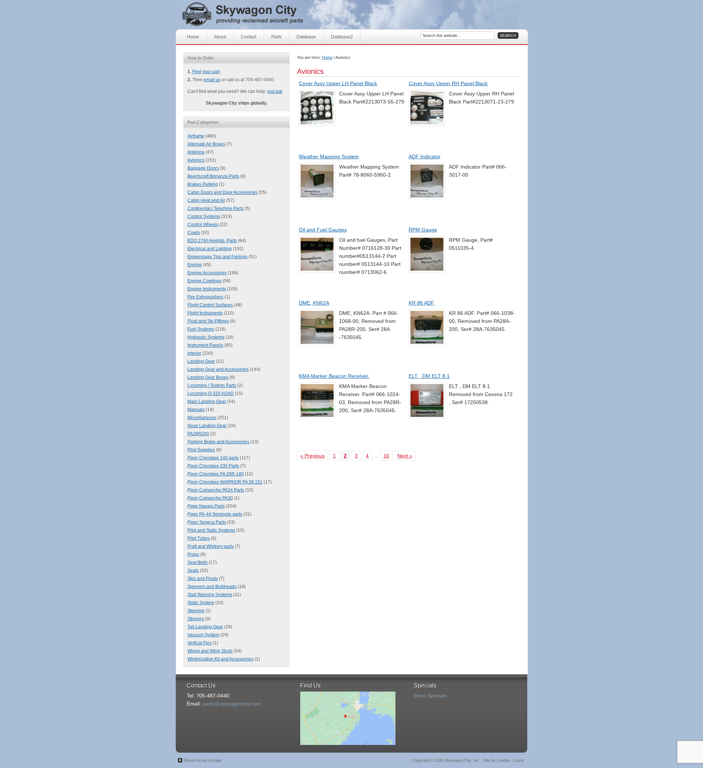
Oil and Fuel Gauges (323, 230)
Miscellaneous (201, 417)
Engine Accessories (207, 272)
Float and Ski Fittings (208, 321)
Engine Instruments (206, 288)
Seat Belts (197, 562)
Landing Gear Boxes (207, 377)
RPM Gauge (423, 230)
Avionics (195, 160)
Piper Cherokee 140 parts (213, 457)
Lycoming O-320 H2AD (210, 393)
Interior (194, 353)
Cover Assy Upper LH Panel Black (338, 83)
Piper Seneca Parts (206, 522)
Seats (193, 570)
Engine (194, 264)
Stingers (195, 618)
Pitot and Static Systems (211, 530)
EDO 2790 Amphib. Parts (212, 240)
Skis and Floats (202, 578)
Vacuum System (203, 634)
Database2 (342, 36)
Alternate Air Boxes (206, 144)
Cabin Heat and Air (206, 200)
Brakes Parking (202, 184)
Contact (248, 36)
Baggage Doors (203, 168)
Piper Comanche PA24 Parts (215, 490)
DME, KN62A (314, 303)
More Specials (430, 696)
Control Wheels (202, 224)
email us (212, 79)
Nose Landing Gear (207, 425)
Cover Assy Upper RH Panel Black (448, 83)
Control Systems (203, 216)
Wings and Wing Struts (210, 651)
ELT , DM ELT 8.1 (429, 376)
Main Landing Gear (206, 401)
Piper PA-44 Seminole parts (214, 514)
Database (306, 36)
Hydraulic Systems (205, 337)
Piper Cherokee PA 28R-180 (215, 474)
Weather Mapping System (329, 156)
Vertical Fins (199, 642)
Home (193, 36)
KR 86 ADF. (422, 303)
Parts (276, 36)
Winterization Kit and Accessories (220, 659)
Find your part (206, 71)
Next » (404, 456)
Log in (518, 760)
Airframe (195, 136)
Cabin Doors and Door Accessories (222, 192)
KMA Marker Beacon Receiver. (334, 376)
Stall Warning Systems (209, 594)
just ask (274, 91)
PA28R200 (198, 433)
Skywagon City (255, 14)
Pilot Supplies (201, 449)
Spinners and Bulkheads (212, 586)
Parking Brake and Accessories (218, 441)
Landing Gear (201, 361)
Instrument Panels (205, 345)
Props (193, 554)
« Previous (312, 456)
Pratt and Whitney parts (210, 546)
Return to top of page (203, 760)
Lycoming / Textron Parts (211, 385)
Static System (200, 602)
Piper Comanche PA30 (210, 498)
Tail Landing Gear (205, 626)
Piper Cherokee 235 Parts (213, 465)
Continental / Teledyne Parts (215, 208)
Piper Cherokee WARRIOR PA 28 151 (225, 482)
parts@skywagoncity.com (231, 704)
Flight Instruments (205, 313)
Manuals (196, 409)
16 (386, 456)
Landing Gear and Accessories (218, 369)
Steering (195, 610)
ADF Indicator (424, 156)
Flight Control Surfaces (210, 305)
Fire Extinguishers (205, 297)
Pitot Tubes (198, 538)
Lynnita (502, 760)
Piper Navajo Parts (206, 506)
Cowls (193, 232)
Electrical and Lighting (209, 248)
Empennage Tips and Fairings (217, 256)
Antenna (195, 152)
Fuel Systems (200, 329)
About (220, 36)
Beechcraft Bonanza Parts (213, 176)
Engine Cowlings (204, 280)
